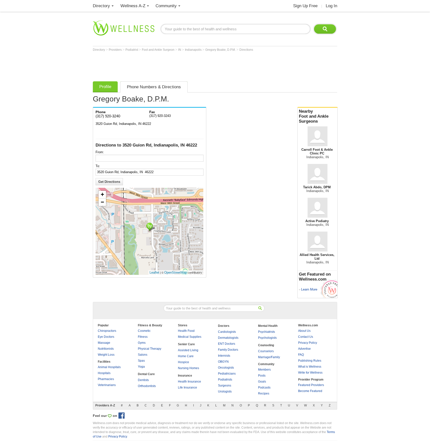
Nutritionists (106, 348)
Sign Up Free (305, 5)
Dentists (143, 380)
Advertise (304, 348)
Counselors (266, 351)
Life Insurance (187, 387)
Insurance (185, 375)
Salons (142, 354)
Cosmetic (144, 331)
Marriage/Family (269, 357)
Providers (115, 49)
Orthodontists (147, 386)
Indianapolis (193, 49)
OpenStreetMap (175, 272)
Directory (101, 5)
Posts (262, 375)
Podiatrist (132, 49)
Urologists (225, 391)
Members (264, 369)
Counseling (266, 345)
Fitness (143, 337)
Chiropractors (107, 331)
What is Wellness (309, 366)
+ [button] (102, 194)
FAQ (301, 354)
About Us (304, 331)
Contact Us (305, 337)
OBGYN (223, 361)
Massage (104, 342)
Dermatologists (228, 338)
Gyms (142, 342)
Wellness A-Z (132, 5)
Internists (224, 355)
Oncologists (226, 367)
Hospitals (104, 373)
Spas (141, 360)
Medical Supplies (189, 337)
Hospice (183, 362)
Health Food (186, 331)
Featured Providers (311, 385)
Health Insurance (189, 381)
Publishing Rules (309, 360)
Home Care (186, 356)
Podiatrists (225, 379)
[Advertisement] (183, 65)
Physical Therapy (149, 348)
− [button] (102, 202)
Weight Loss (106, 354)
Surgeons (224, 385)
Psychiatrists (266, 332)
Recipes (263, 393)
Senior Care (186, 344)
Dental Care (146, 374)
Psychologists (267, 338)
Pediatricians (227, 373)
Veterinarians (107, 385)
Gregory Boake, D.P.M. (220, 49)
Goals (262, 381)
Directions (246, 49)
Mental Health (267, 326)
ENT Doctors (226, 343)
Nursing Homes (188, 368)
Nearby (313, 116)
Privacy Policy (307, 342)
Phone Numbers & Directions (154, 87)
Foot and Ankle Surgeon (158, 49)
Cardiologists (227, 332)
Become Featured (310, 391)
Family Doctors (228, 349)
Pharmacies (106, 379)
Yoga (141, 366)
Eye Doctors (106, 337)
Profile (105, 86)
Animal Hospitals (109, 367)
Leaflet (154, 272)
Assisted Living (188, 350)
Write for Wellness (310, 372)
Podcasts (264, 387)
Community (166, 5)
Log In (331, 5)
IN (180, 49)
